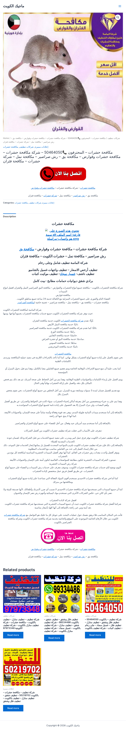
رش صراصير (79, 195)
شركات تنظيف (114, 138)
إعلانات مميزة (41, 147)
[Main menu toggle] (120, 6)
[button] (118, 17)
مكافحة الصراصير (25, 302)
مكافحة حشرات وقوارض (42, 188)
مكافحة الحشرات (63, 353)
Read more (13, 635)
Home (6, 138)
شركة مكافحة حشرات (14, 515)
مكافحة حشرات (10, 147)
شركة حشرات (50, 195)
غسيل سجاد (67, 274)
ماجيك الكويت (13, 6)
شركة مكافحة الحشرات (72, 320)
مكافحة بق (26, 249)
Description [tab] (9, 216)
